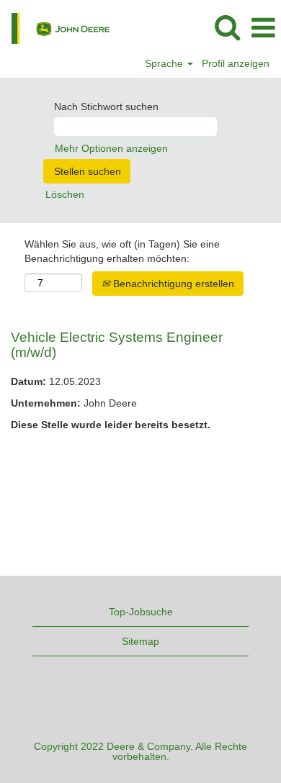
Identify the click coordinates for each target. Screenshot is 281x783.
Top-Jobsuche (141, 611)
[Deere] (55, 27)
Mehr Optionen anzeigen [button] (111, 148)
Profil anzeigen (235, 63)
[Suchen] (227, 27)
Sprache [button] (165, 63)
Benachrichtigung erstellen (172, 283)
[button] (263, 27)
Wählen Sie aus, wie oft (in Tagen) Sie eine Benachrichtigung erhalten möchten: (122, 251)
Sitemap (140, 641)
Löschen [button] (64, 194)
